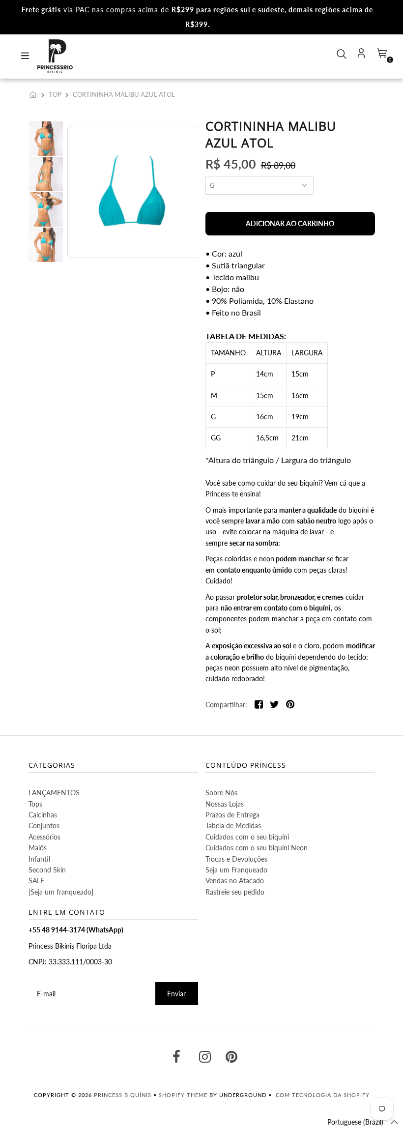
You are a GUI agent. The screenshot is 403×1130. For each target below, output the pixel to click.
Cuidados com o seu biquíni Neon (256, 847)
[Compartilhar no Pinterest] (290, 705)
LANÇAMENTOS (54, 792)
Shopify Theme (183, 1095)
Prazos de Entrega (232, 815)
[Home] (35, 94)
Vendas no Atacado (234, 880)
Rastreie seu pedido (234, 892)
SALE (36, 880)
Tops (35, 804)
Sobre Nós (221, 792)
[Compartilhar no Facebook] (259, 705)
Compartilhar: (226, 704)
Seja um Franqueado (236, 870)
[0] (381, 56)
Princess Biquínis (122, 1095)
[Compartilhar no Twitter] (274, 705)
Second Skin (47, 870)
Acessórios (44, 837)
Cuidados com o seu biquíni (247, 837)
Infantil (39, 859)
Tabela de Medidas (233, 825)
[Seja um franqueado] (61, 892)
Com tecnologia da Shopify (323, 1095)
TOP (55, 94)
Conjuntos (44, 825)
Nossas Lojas (224, 804)
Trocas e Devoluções (236, 859)
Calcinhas (43, 815)
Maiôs (38, 847)
